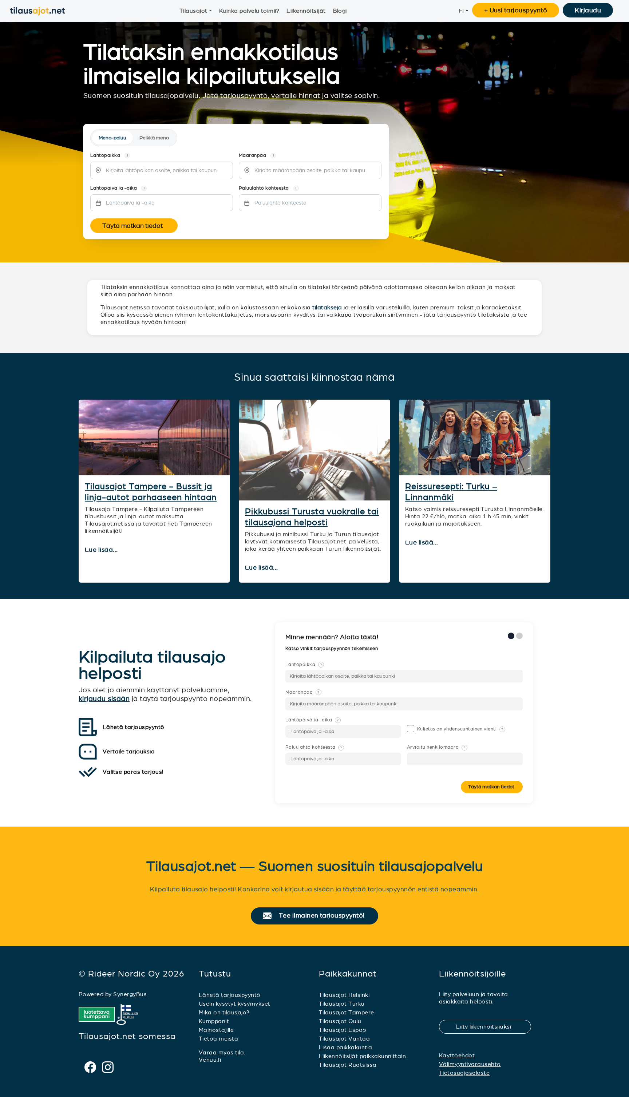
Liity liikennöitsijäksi (488, 1026)
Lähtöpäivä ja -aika (312, 719)
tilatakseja (327, 307)
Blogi (340, 11)
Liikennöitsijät (305, 11)
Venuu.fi (210, 1060)
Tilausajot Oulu (340, 1021)
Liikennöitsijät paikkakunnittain (362, 1056)
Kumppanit (214, 1021)
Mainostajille (216, 1030)
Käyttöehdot (457, 1055)
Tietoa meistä (218, 1038)
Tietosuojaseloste (464, 1073)
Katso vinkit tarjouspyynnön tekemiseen (332, 648)
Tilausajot (193, 11)
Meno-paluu (112, 137)
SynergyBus (130, 994)
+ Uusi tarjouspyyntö (515, 10)
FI (461, 11)
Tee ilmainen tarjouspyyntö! (325, 916)
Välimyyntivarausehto (470, 1064)
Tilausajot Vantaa (344, 1038)
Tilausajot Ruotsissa (348, 1065)
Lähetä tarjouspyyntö (230, 995)
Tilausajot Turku (342, 1004)
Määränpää (302, 692)
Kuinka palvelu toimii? (249, 11)
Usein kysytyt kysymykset (234, 1004)
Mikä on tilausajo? (224, 1012)
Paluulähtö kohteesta (313, 747)
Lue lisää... (102, 550)
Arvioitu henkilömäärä (436, 747)
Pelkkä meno (154, 137)
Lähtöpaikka (303, 664)
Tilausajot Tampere (346, 1012)
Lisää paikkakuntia (345, 1047)
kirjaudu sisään (104, 698)
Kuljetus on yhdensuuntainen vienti (460, 729)
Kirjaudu (588, 10)
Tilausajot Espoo (343, 1030)
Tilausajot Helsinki (344, 995)
